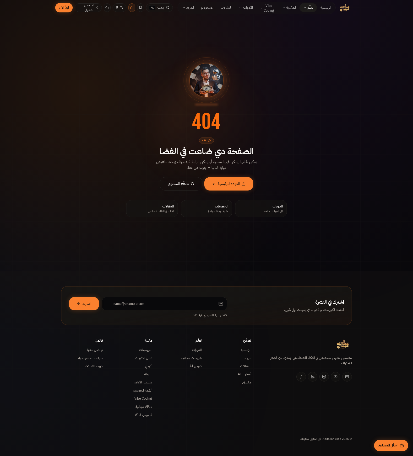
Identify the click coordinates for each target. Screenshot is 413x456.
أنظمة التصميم (142, 390)
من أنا (247, 358)
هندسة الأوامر (143, 382)
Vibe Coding (143, 398)
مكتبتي (246, 382)
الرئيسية (246, 349)
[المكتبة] (140, 7)
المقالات (245, 366)
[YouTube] (335, 377)
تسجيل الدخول (89, 7)
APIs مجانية (144, 406)
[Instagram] (324, 377)
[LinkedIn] (312, 377)
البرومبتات (145, 349)
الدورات (197, 349)
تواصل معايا (95, 349)
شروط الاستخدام (92, 366)
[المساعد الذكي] (131, 7)
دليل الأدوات (143, 358)
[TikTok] (301, 377)
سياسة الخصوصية (90, 358)
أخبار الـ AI (244, 374)
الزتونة (148, 374)
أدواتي (148, 366)
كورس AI (196, 366)
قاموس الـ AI (143, 414)
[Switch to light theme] (107, 7)
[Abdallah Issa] (344, 8)
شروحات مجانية (191, 358)
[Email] (347, 377)
